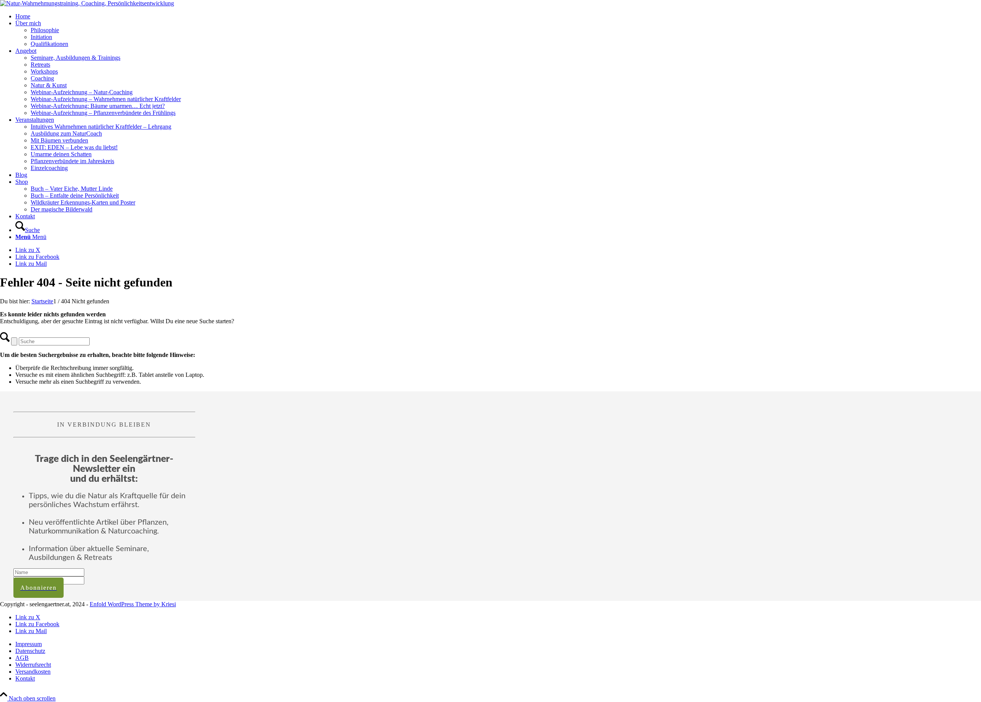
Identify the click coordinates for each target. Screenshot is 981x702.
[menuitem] (498, 16)
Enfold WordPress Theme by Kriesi (133, 604)
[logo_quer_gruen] (87, 3)
